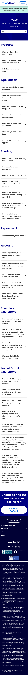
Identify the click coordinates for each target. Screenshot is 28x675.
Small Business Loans (8, 525)
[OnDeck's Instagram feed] (19, 546)
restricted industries (10, 600)
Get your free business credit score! (15, 8)
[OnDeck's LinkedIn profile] (15, 546)
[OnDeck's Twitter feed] (12, 546)
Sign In (23, 3)
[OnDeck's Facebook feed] (9, 546)
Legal (3, 535)
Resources (4, 528)
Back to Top (14, 521)
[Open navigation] (3, 3)
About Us (4, 532)
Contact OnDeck (14, 510)
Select (4, 31)
